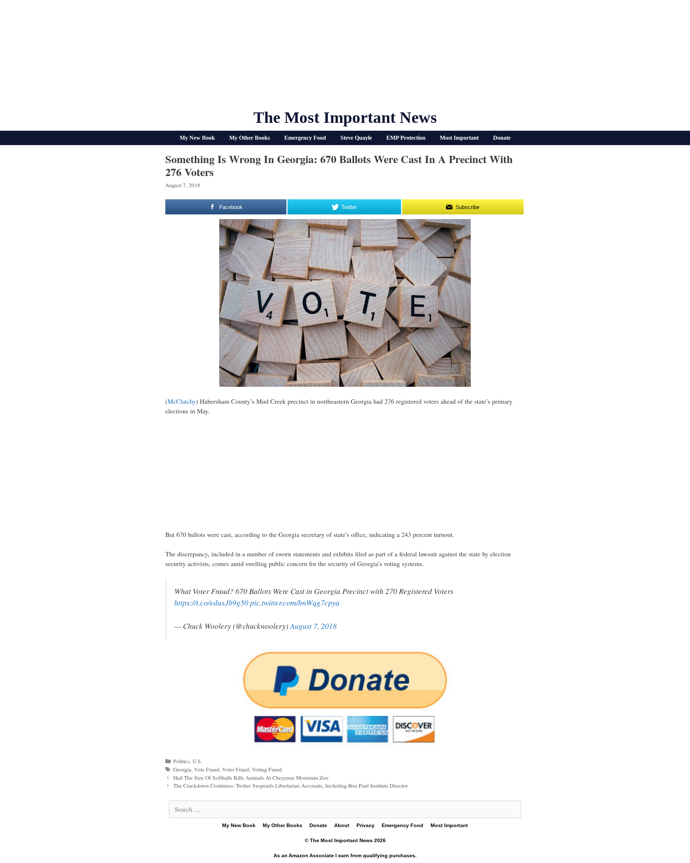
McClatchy (181, 401)
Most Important (459, 138)
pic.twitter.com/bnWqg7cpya (295, 602)
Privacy (365, 825)
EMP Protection (406, 138)
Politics (181, 761)
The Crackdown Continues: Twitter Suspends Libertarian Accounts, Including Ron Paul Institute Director (290, 785)
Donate (502, 138)
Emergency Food (305, 138)
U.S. (197, 761)
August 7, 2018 (313, 626)
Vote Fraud (206, 769)
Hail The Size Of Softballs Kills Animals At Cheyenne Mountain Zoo (250, 777)
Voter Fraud (235, 769)
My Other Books (249, 138)
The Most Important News (345, 117)
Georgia (182, 769)
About (341, 825)
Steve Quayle (356, 138)
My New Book (197, 138)
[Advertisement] (345, 57)
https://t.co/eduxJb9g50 (211, 602)
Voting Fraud (267, 769)
